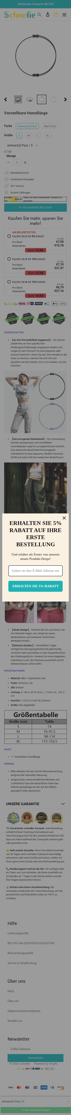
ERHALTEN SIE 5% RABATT (35, 586)
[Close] (64, 517)
